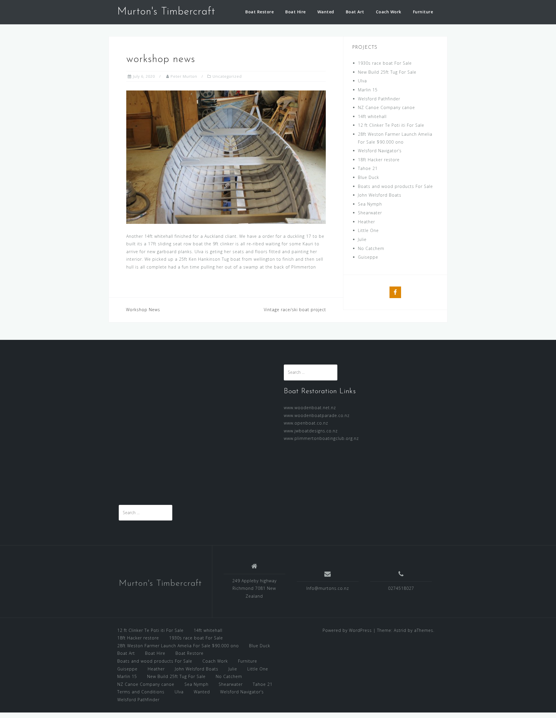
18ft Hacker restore (379, 159)
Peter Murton (184, 76)
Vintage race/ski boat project (295, 309)
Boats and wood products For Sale (395, 186)
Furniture (423, 11)
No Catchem (371, 248)
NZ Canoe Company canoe (386, 107)
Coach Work (388, 11)
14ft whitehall (372, 116)
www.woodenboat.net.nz (310, 407)
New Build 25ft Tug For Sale (387, 72)
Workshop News (143, 309)
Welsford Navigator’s (380, 150)
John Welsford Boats (379, 195)
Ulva (362, 81)
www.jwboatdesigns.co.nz (311, 431)
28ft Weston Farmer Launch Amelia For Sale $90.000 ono (178, 645)
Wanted (325, 11)
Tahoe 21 (368, 168)
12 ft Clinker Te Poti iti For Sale (391, 125)
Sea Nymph (370, 204)
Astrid (400, 630)
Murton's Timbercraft (166, 12)
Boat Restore (259, 11)
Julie (362, 239)
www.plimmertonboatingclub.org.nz (321, 438)
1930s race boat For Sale (385, 63)
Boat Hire (295, 11)
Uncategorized (227, 76)
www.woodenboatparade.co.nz (317, 415)
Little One (368, 230)
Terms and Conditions (140, 692)
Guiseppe (368, 257)
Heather (366, 221)
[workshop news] (226, 156)
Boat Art (355, 11)
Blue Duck (368, 177)
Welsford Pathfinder (379, 98)
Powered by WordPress (347, 630)
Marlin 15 (368, 90)
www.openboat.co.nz (306, 423)
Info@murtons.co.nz (327, 588)
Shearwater (370, 212)
